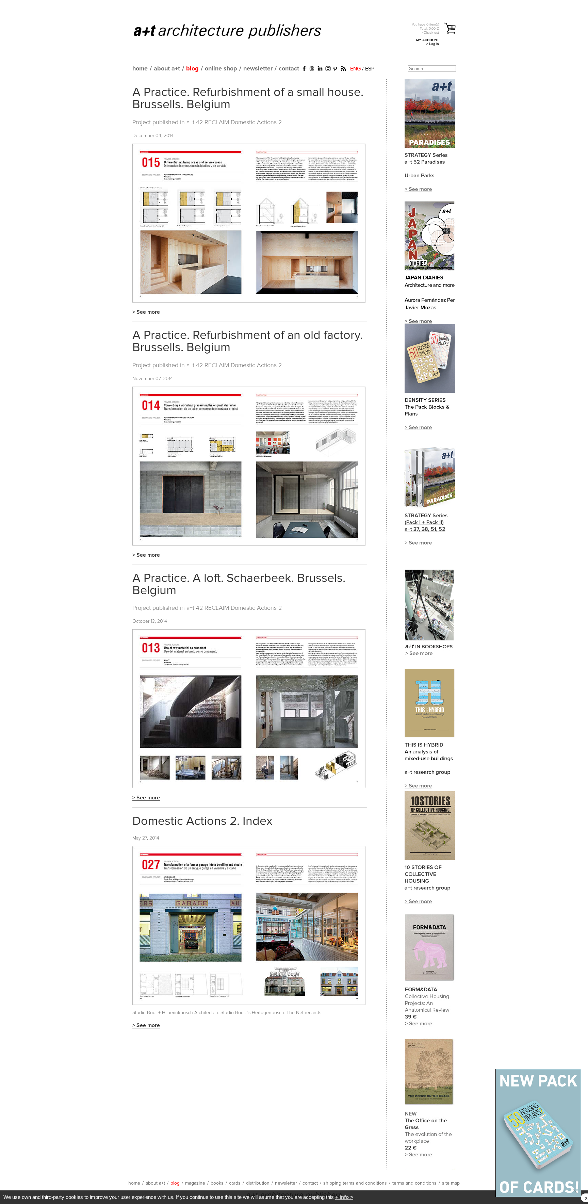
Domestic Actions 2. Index (202, 821)
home (140, 69)
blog (192, 69)
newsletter (258, 69)
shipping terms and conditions (355, 1183)
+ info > (344, 1197)
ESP (369, 68)
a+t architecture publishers (236, 31)
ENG (355, 68)
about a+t (167, 69)
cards (235, 1183)
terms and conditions (414, 1183)
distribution (258, 1183)
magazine (195, 1183)
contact (289, 69)
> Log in (432, 44)
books (217, 1183)
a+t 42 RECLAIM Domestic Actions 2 (234, 122)
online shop (221, 69)
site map (451, 1183)
